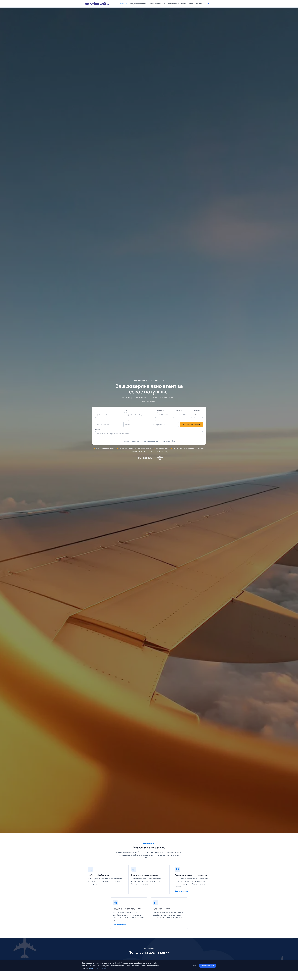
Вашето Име (99, 420)
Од (96, 410)
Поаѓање (160, 410)
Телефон (126, 420)
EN (212, 4)
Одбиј (194, 966)
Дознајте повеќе (181, 891)
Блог (191, 4)
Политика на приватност (97, 968)
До (127, 410)
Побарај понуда (193, 424)
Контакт (199, 4)
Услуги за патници (137, 4)
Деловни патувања (157, 4)
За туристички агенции (177, 4)
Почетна (123, 3)
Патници (197, 410)
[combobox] (110, 415)
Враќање (179, 410)
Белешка (98, 429)
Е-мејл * (155, 420)
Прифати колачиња (207, 966)
